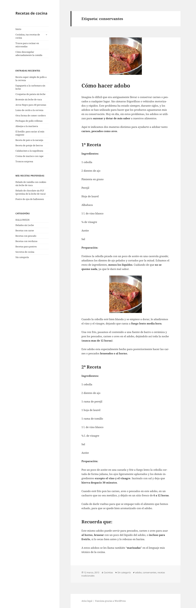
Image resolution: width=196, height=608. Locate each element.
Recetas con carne (24, 230)
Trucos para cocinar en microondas (27, 45)
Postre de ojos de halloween (29, 199)
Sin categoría (22, 257)
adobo (138, 572)
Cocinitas (108, 572)
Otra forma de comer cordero (30, 115)
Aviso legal (86, 600)
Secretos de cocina (24, 251)
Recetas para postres (26, 246)
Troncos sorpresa (24, 161)
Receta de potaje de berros (29, 145)
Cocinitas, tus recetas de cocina (27, 36)
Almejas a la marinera (26, 126)
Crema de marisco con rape (29, 156)
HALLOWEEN (22, 219)
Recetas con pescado (25, 235)
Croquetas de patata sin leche (30, 94)
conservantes (149, 572)
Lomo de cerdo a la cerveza (29, 110)
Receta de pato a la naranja (29, 140)
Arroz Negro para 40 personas (30, 104)
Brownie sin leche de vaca (28, 99)
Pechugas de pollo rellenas (29, 120)
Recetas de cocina (31, 13)
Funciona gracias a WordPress (110, 600)
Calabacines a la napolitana (29, 150)
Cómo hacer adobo (105, 85)
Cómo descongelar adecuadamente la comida (28, 53)
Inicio (18, 29)
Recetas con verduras (26, 241)
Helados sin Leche (24, 225)
